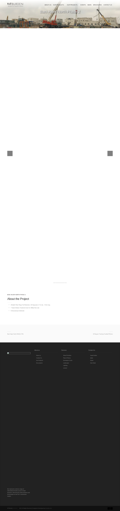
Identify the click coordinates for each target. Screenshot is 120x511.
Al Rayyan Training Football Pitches (103, 334)
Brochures (97, 5)
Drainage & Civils (67, 360)
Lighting (65, 365)
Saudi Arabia (93, 355)
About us (48, 5)
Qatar (91, 358)
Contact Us (107, 5)
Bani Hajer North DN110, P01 (15, 334)
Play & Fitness (67, 358)
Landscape (66, 363)
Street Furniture (67, 355)
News (89, 5)
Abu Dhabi (93, 363)
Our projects (39, 363)
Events (83, 5)
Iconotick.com (48, 508)
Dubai (91, 360)
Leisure (65, 368)
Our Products (58, 5)
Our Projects (72, 5)
